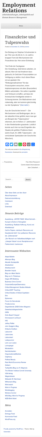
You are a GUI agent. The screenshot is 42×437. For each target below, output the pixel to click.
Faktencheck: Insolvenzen (14, 244)
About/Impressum (11, 195)
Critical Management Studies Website (18, 287)
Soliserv (7, 365)
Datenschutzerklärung (12, 198)
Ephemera (8, 298)
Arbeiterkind (9, 265)
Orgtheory (8, 357)
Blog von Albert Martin (12, 273)
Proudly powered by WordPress (13, 429)
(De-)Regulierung (24, 149)
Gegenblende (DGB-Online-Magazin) (17, 307)
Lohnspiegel (9, 345)
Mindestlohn (9, 348)
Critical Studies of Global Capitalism (17, 293)
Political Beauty (10, 359)
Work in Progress (11, 387)
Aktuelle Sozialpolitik (12, 262)
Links (7, 204)
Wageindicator (10, 376)
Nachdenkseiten (10, 351)
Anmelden (8, 411)
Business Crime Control (13, 282)
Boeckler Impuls (10, 270)
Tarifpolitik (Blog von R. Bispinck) (16, 368)
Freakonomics (10, 304)
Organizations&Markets (13, 354)
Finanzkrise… (8, 162)
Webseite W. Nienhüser (13, 379)
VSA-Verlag (9, 373)
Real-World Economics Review (15, 362)
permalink (24, 152)
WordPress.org (10, 419)
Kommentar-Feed (11, 416)
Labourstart (9, 337)
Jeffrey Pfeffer (9, 323)
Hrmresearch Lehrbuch (13, 318)
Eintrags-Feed (10, 414)
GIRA (7, 312)
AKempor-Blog (10, 259)
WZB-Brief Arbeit (10, 398)
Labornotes (9, 334)
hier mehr (24, 105)
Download (8, 206)
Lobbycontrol (9, 340)
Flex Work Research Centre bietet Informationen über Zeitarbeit (30, 164)
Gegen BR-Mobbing (12, 279)
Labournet (8, 332)
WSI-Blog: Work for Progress (15, 396)
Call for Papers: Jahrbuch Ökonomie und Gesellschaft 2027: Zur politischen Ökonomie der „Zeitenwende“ (20, 233)
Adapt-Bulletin (10, 257)
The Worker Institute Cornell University (18, 371)
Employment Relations (18, 8)
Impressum (9, 201)
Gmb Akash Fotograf (12, 315)
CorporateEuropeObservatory (15, 284)
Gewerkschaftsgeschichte (14, 309)
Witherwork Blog (10, 382)
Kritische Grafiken (11, 329)
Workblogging (9, 390)
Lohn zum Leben (11, 343)
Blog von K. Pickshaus (12, 276)
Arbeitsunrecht (10, 268)
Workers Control (10, 393)
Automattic (7, 432)
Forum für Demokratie (12, 301)
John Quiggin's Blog (12, 326)
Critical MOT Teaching (12, 290)
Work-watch (9, 384)
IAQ (6, 320)
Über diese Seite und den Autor (15, 193)
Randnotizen (9, 152)
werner (27, 46)
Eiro (6, 295)
